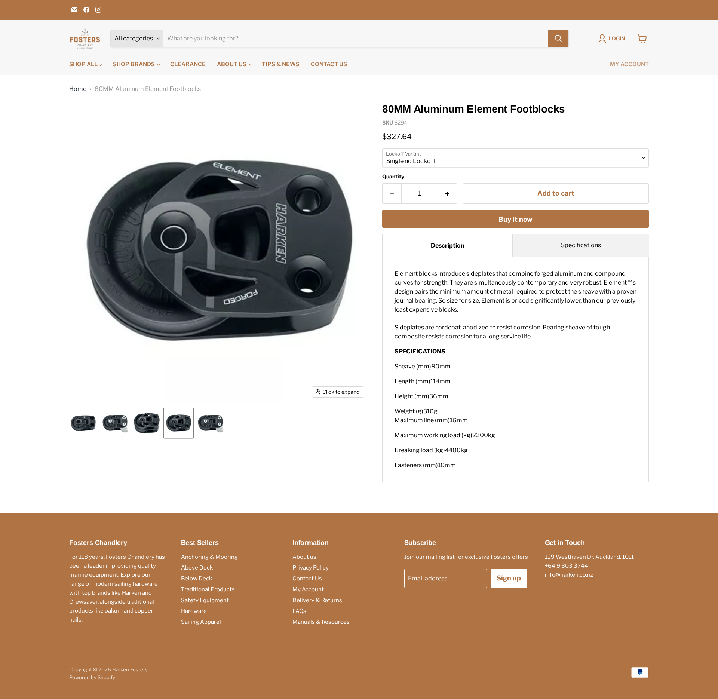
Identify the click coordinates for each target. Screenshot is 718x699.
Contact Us (329, 64)
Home (77, 89)
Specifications (581, 245)
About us (232, 64)
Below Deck (196, 578)
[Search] (558, 38)
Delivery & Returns (317, 600)
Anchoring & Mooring (209, 557)
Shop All (84, 64)
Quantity (393, 177)
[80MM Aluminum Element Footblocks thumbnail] (83, 423)
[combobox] (355, 38)
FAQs (299, 611)
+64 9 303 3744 (566, 565)
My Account (629, 64)
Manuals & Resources (321, 622)
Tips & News (281, 64)
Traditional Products (208, 589)
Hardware (194, 611)
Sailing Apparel (201, 622)
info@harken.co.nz (569, 574)
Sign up (509, 578)
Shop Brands (134, 64)
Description (447, 245)
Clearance (188, 64)
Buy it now (515, 219)
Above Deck (197, 567)
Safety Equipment (205, 600)
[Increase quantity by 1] (447, 193)
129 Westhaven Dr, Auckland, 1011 (589, 557)
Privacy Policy (310, 567)
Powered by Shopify (92, 677)
